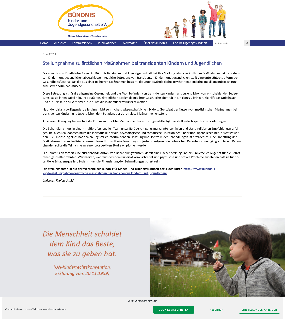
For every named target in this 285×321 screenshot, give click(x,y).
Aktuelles (60, 43)
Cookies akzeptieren (174, 309)
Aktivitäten (130, 43)
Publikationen (107, 43)
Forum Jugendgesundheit (190, 43)
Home (44, 43)
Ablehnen (216, 309)
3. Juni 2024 (49, 54)
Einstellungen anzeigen (259, 309)
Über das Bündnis (155, 43)
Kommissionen (82, 43)
